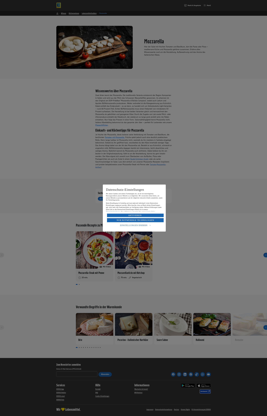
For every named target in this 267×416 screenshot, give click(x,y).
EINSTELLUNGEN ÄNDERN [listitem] (133, 225)
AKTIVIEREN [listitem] (135, 215)
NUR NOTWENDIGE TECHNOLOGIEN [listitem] (135, 220)
